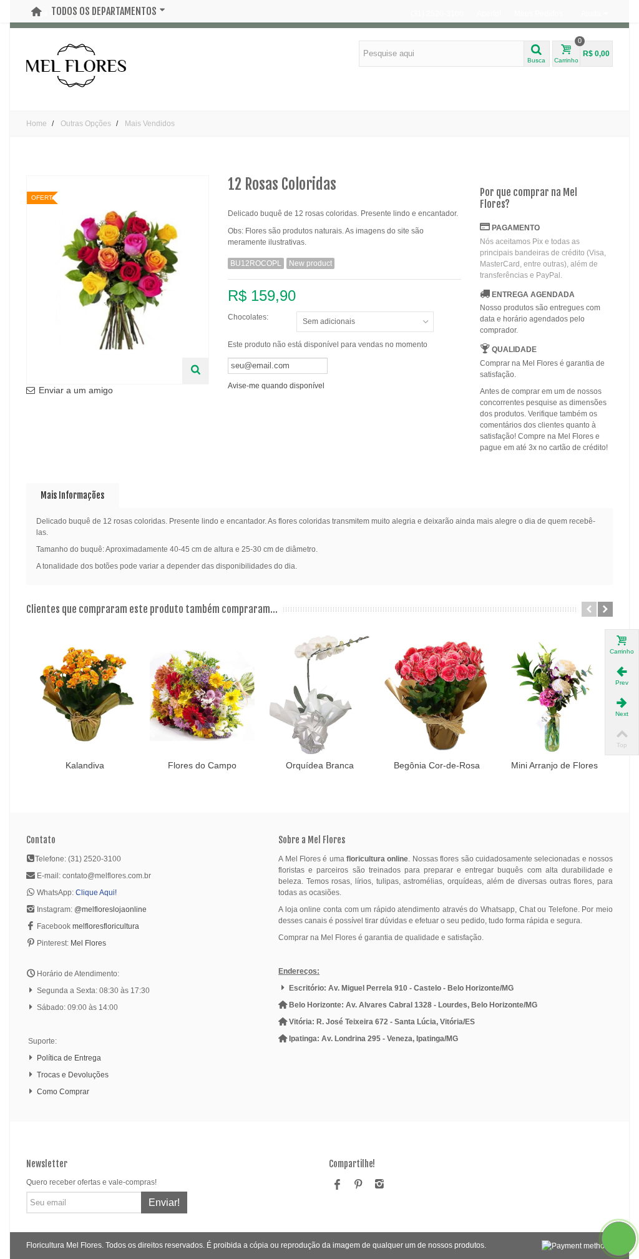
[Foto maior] (195, 371)
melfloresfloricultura (105, 926)
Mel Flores (88, 943)
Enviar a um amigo (76, 390)
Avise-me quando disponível (276, 385)
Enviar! (164, 1202)
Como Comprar (63, 1091)
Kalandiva (85, 765)
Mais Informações (72, 495)
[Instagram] (379, 1185)
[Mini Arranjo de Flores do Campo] (554, 695)
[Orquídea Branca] (319, 695)
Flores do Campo (202, 765)
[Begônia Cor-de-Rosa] (436, 695)
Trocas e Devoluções (73, 1074)
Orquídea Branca (320, 765)
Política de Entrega (69, 1058)
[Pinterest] (358, 1185)
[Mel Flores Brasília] (76, 65)
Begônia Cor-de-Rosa (437, 765)
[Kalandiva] (84, 695)
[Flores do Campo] (202, 695)
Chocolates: (249, 317)
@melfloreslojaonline (110, 909)
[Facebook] (337, 1185)
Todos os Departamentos (104, 11)
